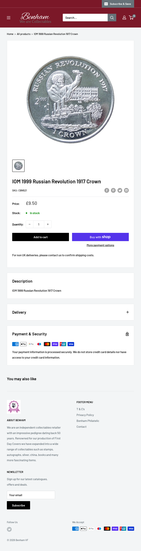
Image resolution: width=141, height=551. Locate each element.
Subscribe (18, 505)
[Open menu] (8, 17)
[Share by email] (126, 190)
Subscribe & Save (120, 3)
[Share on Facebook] (106, 190)
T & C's (81, 409)
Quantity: (18, 224)
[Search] (112, 17)
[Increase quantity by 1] (47, 224)
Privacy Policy (85, 415)
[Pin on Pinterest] (113, 190)
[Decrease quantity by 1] (29, 224)
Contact (81, 426)
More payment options (100, 245)
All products (23, 33)
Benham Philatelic (88, 420)
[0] (131, 17)
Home (10, 33)
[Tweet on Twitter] (119, 190)
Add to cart (41, 237)
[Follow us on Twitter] (9, 529)
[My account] (124, 17)
